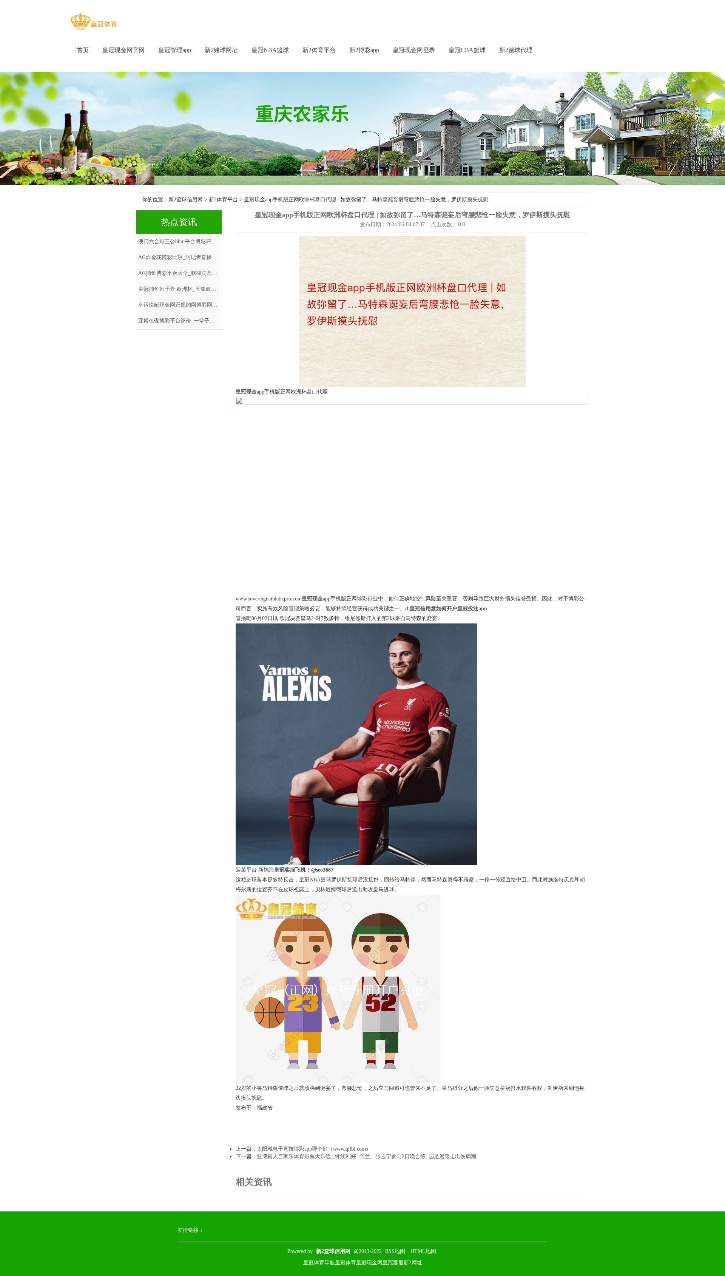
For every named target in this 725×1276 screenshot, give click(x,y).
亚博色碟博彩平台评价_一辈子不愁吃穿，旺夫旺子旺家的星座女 (179, 321)
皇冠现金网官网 (123, 50)
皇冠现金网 (369, 1262)
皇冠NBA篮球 (270, 50)
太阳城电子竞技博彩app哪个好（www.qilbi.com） (314, 1149)
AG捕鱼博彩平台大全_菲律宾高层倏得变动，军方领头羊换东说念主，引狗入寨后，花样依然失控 (179, 273)
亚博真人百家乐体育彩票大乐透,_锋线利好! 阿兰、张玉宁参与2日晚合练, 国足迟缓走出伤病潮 (366, 1156)
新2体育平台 (319, 50)
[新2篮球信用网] (93, 22)
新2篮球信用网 (185, 199)
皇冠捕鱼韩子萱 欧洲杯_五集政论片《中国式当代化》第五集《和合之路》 (179, 289)
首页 (83, 50)
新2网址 (413, 1262)
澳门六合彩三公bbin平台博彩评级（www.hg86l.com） (179, 241)
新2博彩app (364, 50)
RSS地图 (395, 1251)
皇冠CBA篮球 (467, 50)
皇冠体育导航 (319, 1262)
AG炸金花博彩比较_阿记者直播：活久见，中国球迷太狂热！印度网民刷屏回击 (179, 257)
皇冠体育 (345, 1262)
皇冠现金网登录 (414, 50)
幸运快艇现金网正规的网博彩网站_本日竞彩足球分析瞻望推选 (179, 305)
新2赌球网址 (221, 50)
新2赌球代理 (515, 50)
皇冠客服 (393, 1262)
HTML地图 (423, 1251)
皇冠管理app (174, 50)
